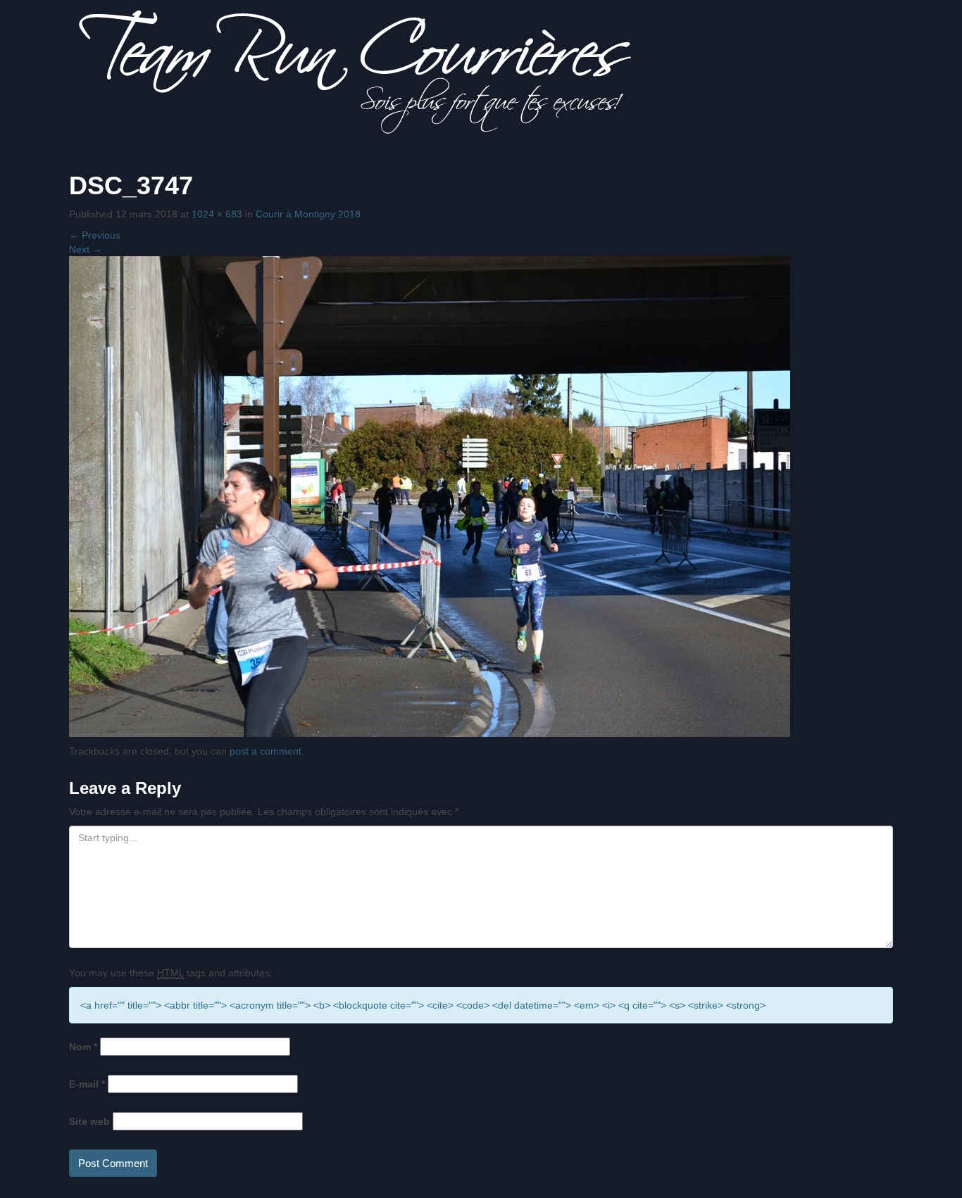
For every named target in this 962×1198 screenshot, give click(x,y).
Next (85, 249)
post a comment (265, 751)
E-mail (87, 1084)
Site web (89, 1121)
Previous (94, 235)
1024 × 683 (217, 214)
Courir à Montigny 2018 (308, 214)
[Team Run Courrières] (355, 71)
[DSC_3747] (429, 495)
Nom (83, 1046)
